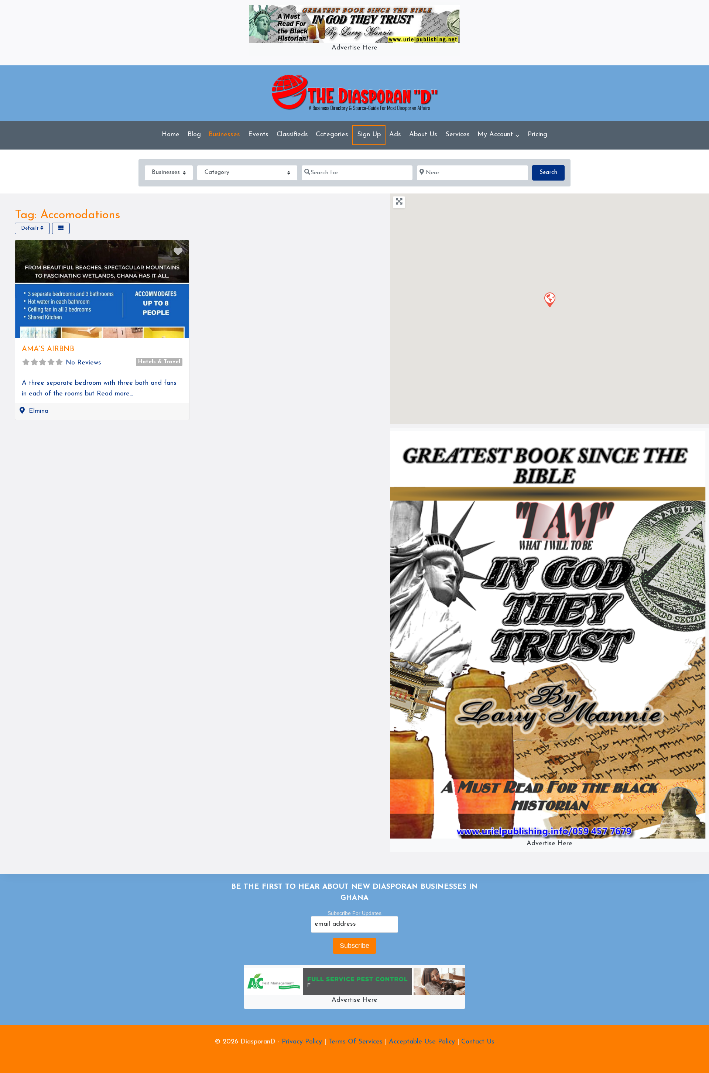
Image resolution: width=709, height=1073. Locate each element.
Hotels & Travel (159, 362)
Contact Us (477, 1042)
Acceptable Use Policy (422, 1042)
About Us (423, 134)
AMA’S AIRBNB (48, 349)
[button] (517, 135)
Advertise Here (354, 48)
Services (457, 134)
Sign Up (369, 134)
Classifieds (292, 134)
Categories (332, 134)
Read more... (115, 394)
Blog (194, 134)
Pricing (537, 134)
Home (170, 134)
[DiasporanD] (354, 93)
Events (258, 134)
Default (30, 228)
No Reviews (83, 363)
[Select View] (61, 228)
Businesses (224, 134)
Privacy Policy (302, 1042)
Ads (395, 134)
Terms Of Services (355, 1042)
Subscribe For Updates (354, 913)
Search (552, 172)
